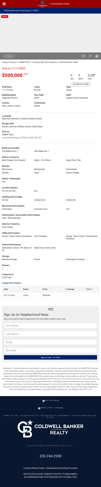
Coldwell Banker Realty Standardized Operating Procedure (51, 468)
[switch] (83, 56)
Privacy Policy (29, 415)
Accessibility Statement (55, 415)
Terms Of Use (10, 415)
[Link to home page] (42, 4)
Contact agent (9, 56)
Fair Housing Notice (84, 415)
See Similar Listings (81, 84)
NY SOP (50, 417)
